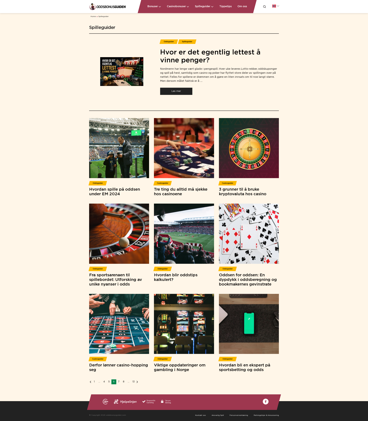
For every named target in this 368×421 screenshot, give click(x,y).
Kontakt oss (200, 415)
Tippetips (225, 6)
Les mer (176, 91)
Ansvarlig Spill (218, 415)
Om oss (242, 6)
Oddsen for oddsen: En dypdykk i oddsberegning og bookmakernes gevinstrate (248, 279)
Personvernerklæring (239, 415)
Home (93, 16)
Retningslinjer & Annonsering (266, 415)
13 (133, 382)
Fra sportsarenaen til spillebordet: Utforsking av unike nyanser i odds (115, 279)
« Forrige (91, 382)
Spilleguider (103, 16)
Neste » (136, 382)
